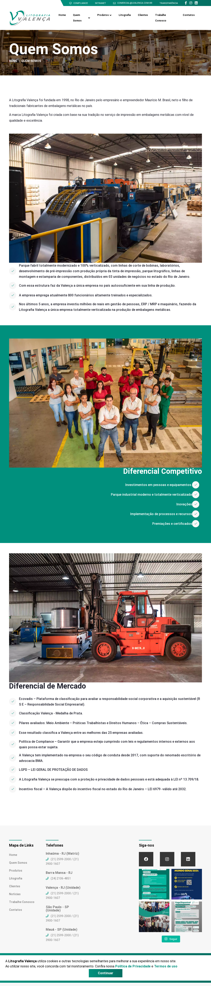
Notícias (15, 894)
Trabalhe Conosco (160, 18)
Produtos (103, 15)
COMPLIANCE (80, 3)
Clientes (143, 15)
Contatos (189, 15)
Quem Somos (77, 18)
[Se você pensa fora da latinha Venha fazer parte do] (154, 884)
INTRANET (100, 3)
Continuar (105, 973)
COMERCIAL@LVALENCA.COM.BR (134, 3)
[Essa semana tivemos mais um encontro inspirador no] (154, 917)
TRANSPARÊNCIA (168, 3)
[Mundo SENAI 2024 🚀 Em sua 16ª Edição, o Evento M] (186, 884)
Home (62, 15)
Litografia (125, 15)
